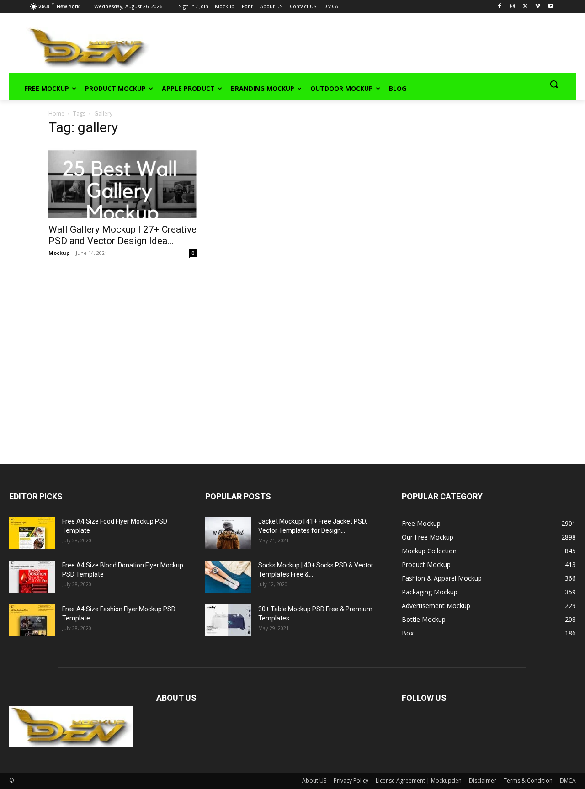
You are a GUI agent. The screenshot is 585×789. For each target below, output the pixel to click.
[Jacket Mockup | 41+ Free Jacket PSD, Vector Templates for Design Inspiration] (228, 533)
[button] (554, 84)
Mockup (58, 252)
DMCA (568, 780)
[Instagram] (512, 6)
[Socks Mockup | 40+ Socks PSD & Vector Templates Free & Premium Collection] (228, 577)
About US (314, 780)
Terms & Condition (528, 780)
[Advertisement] (350, 46)
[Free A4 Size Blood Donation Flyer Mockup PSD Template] (32, 577)
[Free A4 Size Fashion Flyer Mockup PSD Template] (32, 620)
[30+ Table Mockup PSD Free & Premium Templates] (228, 620)
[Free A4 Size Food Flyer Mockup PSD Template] (32, 533)
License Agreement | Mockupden (419, 780)
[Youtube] (550, 6)
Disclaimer (482, 780)
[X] (525, 6)
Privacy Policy (351, 780)
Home (56, 113)
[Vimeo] (537, 6)
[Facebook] (500, 6)
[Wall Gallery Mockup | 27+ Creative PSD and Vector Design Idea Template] (122, 181)
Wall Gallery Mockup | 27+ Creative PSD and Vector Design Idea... (122, 235)
